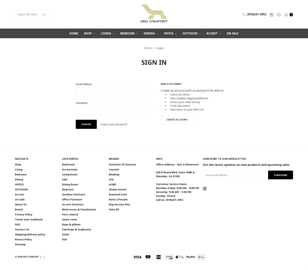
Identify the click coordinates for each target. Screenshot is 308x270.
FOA (64, 239)
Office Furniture (72, 199)
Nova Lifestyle (118, 199)
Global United (117, 189)
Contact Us (22, 229)
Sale (64, 179)
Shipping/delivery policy (30, 234)
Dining (150, 33)
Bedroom (127, 33)
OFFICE (169, 33)
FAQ (17, 224)
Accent (212, 33)
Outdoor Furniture (73, 194)
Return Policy (23, 239)
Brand (18, 209)
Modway (114, 174)
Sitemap (20, 244)
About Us (21, 204)
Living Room (70, 174)
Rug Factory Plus (119, 204)
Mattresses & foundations (79, 209)
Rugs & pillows (71, 224)
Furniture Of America (122, 164)
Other (66, 234)
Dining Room (70, 184)
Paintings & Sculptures (76, 229)
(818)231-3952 (256, 14)
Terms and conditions (29, 219)
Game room (69, 219)
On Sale (232, 33)
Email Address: (84, 84)
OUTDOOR (190, 33)
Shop (88, 33)
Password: (82, 103)
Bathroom (68, 164)
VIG (111, 179)
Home (74, 33)
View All (114, 209)
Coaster (114, 169)
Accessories (70, 169)
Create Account (177, 119)
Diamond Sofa (118, 194)
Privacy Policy (23, 214)
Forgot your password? (114, 124)
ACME (112, 184)
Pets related (70, 214)
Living (106, 33)
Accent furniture (73, 204)
